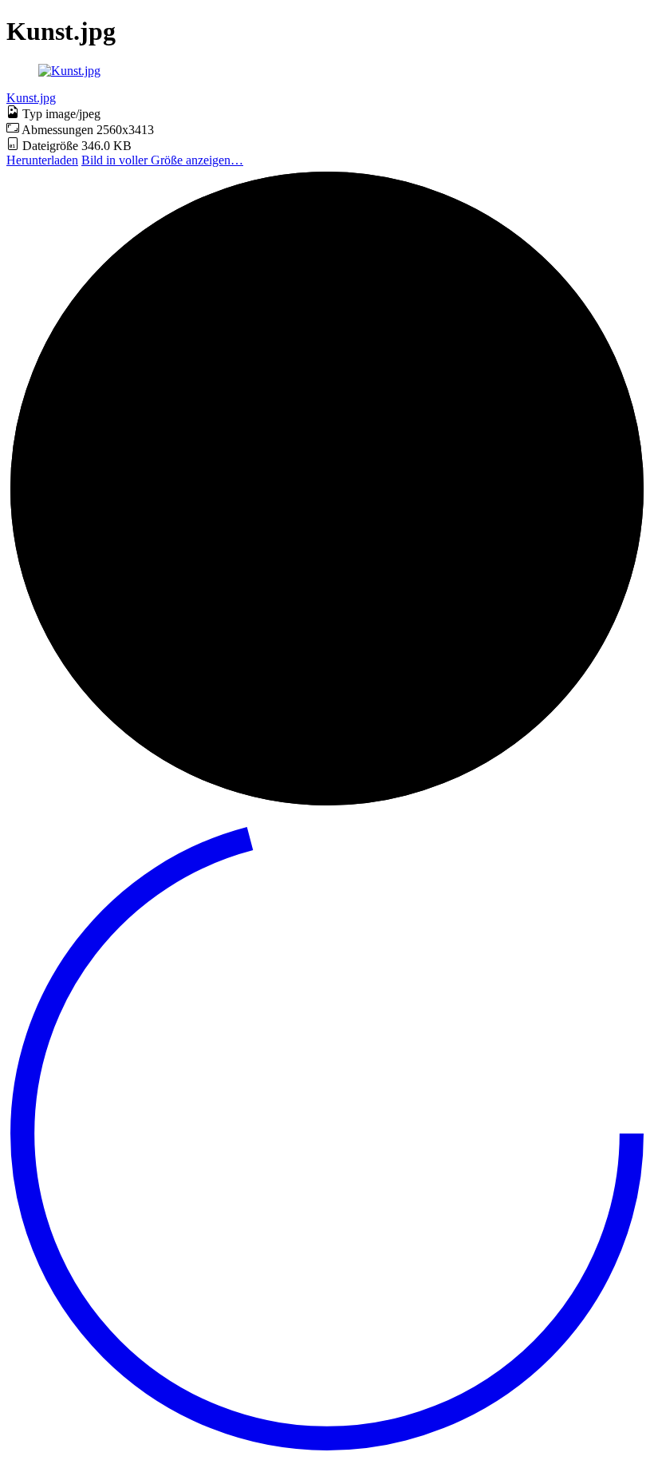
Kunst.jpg (31, 98)
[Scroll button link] (327, 1450)
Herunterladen (42, 160)
